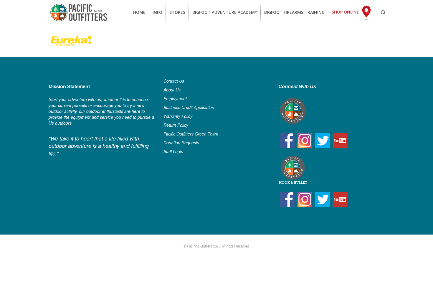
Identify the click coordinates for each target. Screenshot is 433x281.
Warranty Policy (177, 116)
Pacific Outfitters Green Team (190, 134)
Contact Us (173, 81)
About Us (172, 90)
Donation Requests (181, 142)
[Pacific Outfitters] (78, 12)
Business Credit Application (188, 107)
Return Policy (175, 125)
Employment (175, 98)
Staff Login (173, 151)
